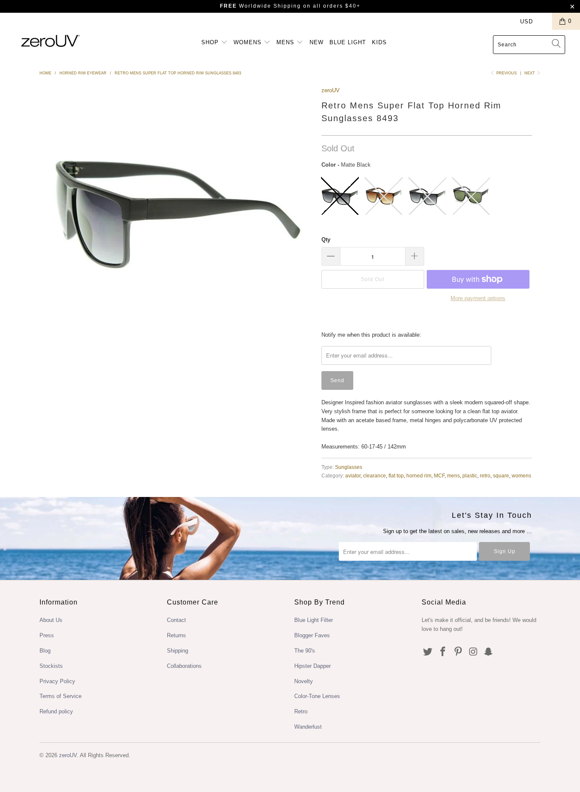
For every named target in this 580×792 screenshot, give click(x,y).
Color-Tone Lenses (317, 696)
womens (521, 475)
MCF (439, 475)
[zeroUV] (50, 40)
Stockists (51, 666)
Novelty (303, 681)
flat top (396, 475)
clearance (374, 475)
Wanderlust (308, 727)
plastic (469, 475)
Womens (249, 42)
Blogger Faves (312, 635)
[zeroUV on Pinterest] (458, 652)
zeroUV (330, 90)
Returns (176, 635)
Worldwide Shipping (260, 6)
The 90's (304, 650)
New (317, 42)
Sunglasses (348, 467)
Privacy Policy (57, 681)
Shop (211, 42)
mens (453, 475)
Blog (45, 650)
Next (530, 73)
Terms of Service (60, 696)
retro (485, 475)
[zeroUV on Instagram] (473, 652)
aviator (352, 475)
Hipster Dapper (312, 666)
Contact (176, 620)
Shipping (177, 650)
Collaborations (184, 666)
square (501, 475)
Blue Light (347, 42)
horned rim (418, 475)
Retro (300, 711)
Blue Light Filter (313, 620)
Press (46, 635)
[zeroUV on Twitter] (428, 652)
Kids (379, 42)
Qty (325, 239)
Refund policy (56, 711)
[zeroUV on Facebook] (443, 652)
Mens (286, 42)
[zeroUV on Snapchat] (488, 652)
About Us (50, 620)
